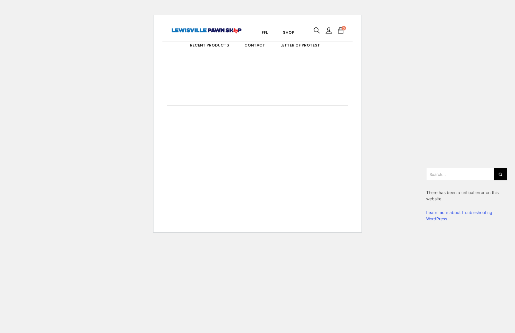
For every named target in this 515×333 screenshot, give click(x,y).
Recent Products (209, 45)
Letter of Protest (300, 45)
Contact (254, 45)
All (263, 108)
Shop (288, 32)
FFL (265, 32)
